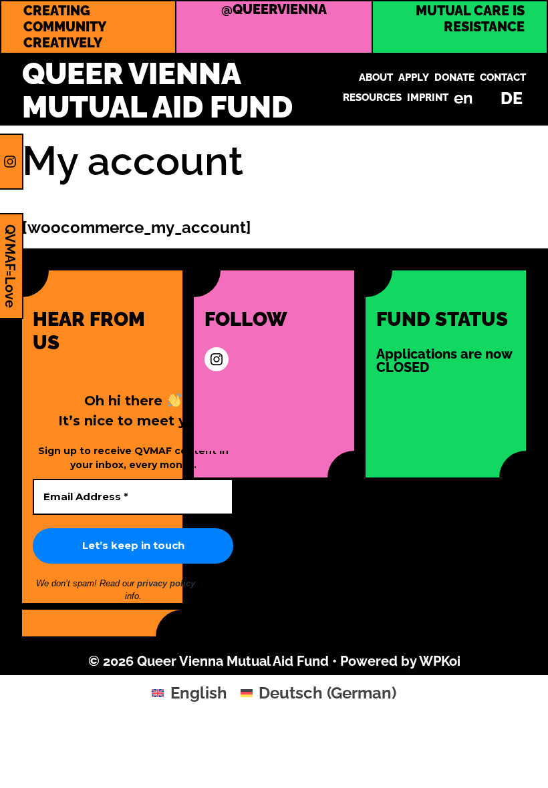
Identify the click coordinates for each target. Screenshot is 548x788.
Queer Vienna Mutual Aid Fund (157, 90)
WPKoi (439, 661)
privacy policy (167, 583)
